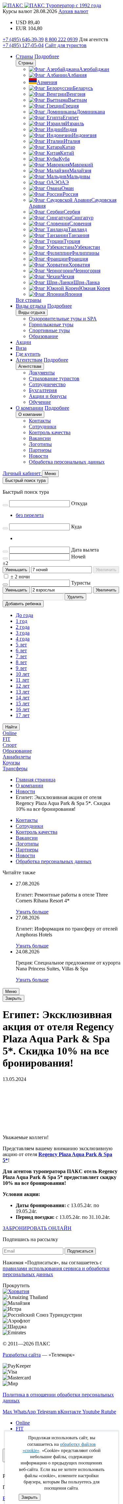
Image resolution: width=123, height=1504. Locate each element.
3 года (23, 633)
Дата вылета (85, 550)
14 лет (23, 697)
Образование (43, 336)
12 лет (23, 686)
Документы (42, 372)
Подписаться (80, 1251)
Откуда (79, 503)
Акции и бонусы (48, 396)
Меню (11, 991)
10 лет (23, 674)
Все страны (28, 300)
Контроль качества (50, 432)
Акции (23, 342)
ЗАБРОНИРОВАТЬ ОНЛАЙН (37, 1228)
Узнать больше (32, 911)
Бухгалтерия (43, 390)
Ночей (78, 556)
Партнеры (40, 450)
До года (24, 615)
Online (10, 733)
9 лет (21, 668)
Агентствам (29, 360)
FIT (6, 739)
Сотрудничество (47, 384)
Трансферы (15, 768)
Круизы (11, 762)
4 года (23, 638)
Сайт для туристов (66, 45)
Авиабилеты (17, 757)
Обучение (40, 402)
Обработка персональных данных (67, 462)
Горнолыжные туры (51, 324)
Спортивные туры (49, 330)
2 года (23, 627)
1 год (21, 621)
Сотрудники (42, 426)
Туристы (81, 583)
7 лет (21, 656)
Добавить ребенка (23, 603)
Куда (76, 526)
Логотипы (40, 444)
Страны (24, 56)
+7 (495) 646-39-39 (23, 39)
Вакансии (40, 438)
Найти (11, 727)
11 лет (22, 680)
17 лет (23, 715)
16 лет (23, 709)
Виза (21, 348)
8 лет (21, 662)
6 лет (21, 650)
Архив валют (73, 11)
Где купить (28, 354)
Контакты (40, 420)
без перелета (30, 515)
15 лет (23, 703)
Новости (38, 456)
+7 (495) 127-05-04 (23, 45)
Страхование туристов (54, 378)
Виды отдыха (31, 306)
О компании (29, 408)
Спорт (10, 745)
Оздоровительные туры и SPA (63, 318)
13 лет (23, 691)
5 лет (21, 644)
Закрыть (29, 1497)
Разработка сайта (22, 1355)
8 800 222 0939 (61, 39)
